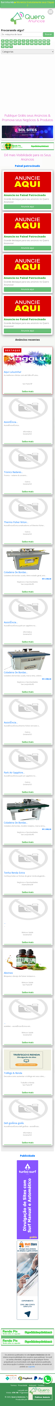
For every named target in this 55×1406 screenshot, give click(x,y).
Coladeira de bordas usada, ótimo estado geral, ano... (25, 575)
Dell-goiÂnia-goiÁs (14, 1123)
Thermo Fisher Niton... (16, 522)
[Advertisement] (27, 85)
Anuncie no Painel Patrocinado (25, 195)
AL (7, 41)
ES (32, 41)
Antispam (32, 1385)
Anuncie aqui (27, 206)
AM (11, 41)
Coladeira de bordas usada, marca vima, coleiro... (23, 675)
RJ (27, 43)
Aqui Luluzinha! (12, 371)
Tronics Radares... (13, 472)
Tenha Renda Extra (14, 872)
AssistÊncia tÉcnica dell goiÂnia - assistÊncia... (22, 1126)
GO (36, 41)
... (4, 922)
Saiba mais (28, 391)
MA (40, 41)
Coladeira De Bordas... (16, 572)
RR (40, 43)
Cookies (41, 1385)
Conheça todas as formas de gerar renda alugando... (25, 876)
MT (3, 43)
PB (11, 43)
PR (23, 43)
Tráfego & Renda (13, 1073)
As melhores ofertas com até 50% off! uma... (21, 375)
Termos (14, 1385)
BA (19, 41)
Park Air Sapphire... (14, 772)
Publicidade (27, 1155)
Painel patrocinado (27, 166)
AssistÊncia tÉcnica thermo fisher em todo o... (22, 726)
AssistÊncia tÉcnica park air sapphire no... (20, 625)
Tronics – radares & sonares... (16, 475)
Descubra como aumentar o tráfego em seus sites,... (25, 1076)
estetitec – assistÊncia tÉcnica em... (17, 1026)
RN (32, 43)
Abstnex (8, 972)
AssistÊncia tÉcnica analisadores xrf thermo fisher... (24, 525)
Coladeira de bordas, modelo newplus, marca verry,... (25, 826)
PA (7, 43)
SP (7, 46)
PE (15, 43)
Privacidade (22, 1385)
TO (11, 46)
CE (24, 41)
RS (44, 43)
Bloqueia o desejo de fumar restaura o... (20, 976)
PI (19, 43)
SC (48, 43)
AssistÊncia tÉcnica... (12, 425)
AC (3, 41)
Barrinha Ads (7, 2)
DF (28, 41)
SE (3, 46)
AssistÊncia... (11, 422)
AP (15, 41)
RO (36, 43)
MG (44, 41)
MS (48, 41)
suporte (31, 1366)
